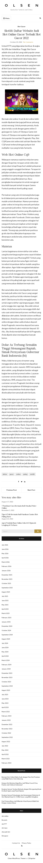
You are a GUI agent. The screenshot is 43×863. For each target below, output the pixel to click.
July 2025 (5, 596)
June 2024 (5, 647)
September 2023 (7, 686)
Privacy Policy (26, 843)
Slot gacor (5, 836)
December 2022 (7, 724)
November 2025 (7, 579)
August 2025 (6, 592)
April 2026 (5, 558)
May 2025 (5, 605)
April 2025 (5, 609)
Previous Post (12, 490)
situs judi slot (6, 832)
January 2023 (6, 720)
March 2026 (6, 562)
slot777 (4, 824)
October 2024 (6, 630)
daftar (5, 474)
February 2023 (6, 716)
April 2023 (5, 707)
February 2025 (6, 617)
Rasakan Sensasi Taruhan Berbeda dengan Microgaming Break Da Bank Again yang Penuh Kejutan (21, 790)
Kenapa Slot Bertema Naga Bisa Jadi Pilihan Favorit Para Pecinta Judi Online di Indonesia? (20, 784)
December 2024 (7, 626)
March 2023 (6, 712)
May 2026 (5, 553)
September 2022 (7, 737)
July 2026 (5, 545)
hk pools (4, 820)
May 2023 (5, 703)
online (18, 474)
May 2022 (5, 750)
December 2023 (7, 673)
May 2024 (5, 652)
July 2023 (5, 694)
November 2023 (7, 677)
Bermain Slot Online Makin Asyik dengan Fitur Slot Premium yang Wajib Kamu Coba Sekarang (21, 778)
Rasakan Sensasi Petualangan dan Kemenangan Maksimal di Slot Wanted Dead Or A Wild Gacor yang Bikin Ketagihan (21, 796)
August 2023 (6, 690)
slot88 (32, 474)
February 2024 (6, 664)
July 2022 (5, 746)
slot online (5, 816)
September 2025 (7, 588)
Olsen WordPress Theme (16, 858)
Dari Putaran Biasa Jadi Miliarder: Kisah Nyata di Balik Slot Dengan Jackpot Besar (20, 802)
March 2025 (6, 613)
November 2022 (7, 729)
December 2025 (7, 575)
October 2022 (6, 733)
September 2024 (7, 635)
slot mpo (4, 828)
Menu (7, 18)
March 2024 (6, 660)
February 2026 (6, 566)
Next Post (31, 490)
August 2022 (6, 741)
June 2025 (5, 600)
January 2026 (6, 570)
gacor (12, 474)
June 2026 (5, 549)
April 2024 (5, 656)
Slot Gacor (21, 26)
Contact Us (16, 843)
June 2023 (5, 699)
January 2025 (6, 622)
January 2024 (6, 669)
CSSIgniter (31, 858)
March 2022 (6, 759)
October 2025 (6, 583)
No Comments (28, 42)
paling (25, 474)
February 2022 (6, 763)
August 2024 (6, 639)
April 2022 (5, 754)
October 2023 (6, 682)
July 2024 (5, 643)
